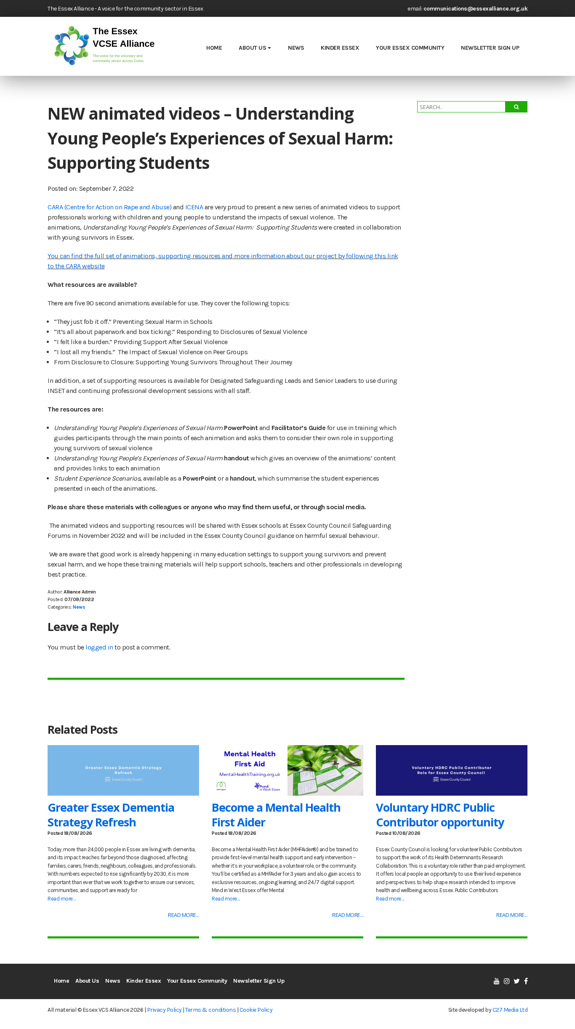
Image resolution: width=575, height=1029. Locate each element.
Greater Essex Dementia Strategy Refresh (111, 814)
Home (214, 47)
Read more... (183, 915)
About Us (252, 47)
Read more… (61, 898)
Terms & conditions (210, 1009)
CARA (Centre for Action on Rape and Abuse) (109, 207)
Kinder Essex (340, 47)
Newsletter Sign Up (490, 47)
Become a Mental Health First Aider (276, 814)
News (296, 47)
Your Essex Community (410, 47)
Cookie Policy (256, 1009)
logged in (99, 647)
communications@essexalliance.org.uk (475, 8)
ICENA (194, 207)
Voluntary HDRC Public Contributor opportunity (440, 814)
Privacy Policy (164, 1009)
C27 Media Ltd (510, 1009)
